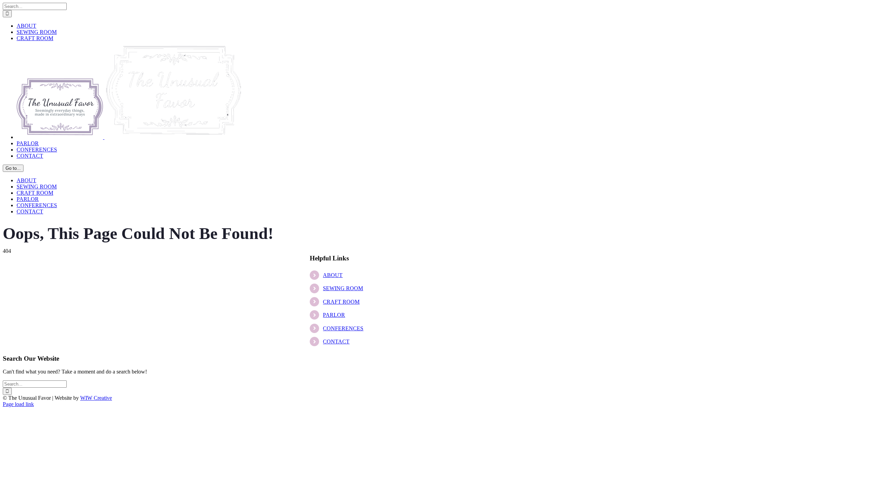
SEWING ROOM (343, 288)
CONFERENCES (343, 328)
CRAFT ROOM (341, 302)
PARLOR (334, 315)
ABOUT (333, 275)
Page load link (18, 404)
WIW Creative (96, 398)
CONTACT (336, 341)
